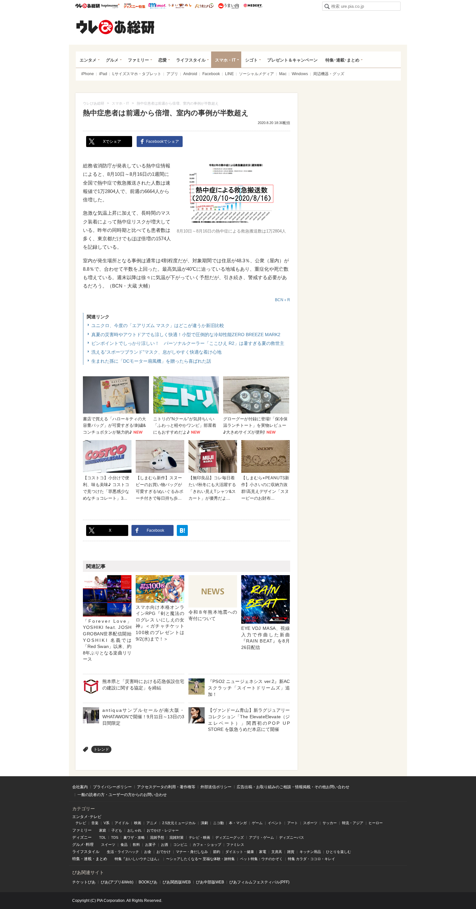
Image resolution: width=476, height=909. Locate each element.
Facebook (211, 74)
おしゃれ (134, 830)
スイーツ (108, 845)
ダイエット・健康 (239, 852)
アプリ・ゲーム (261, 837)
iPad (103, 74)
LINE (229, 74)
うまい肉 (228, 6)
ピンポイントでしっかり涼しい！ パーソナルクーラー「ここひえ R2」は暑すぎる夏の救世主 (187, 343)
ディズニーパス (291, 837)
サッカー (330, 823)
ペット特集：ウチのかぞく (261, 859)
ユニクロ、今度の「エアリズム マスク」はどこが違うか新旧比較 (157, 325)
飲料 (136, 845)
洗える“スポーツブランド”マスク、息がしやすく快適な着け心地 (156, 352)
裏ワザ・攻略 (134, 837)
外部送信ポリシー (216, 787)
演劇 (204, 823)
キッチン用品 (310, 852)
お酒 (164, 845)
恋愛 (162, 60)
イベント (275, 823)
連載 (88, 859)
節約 (216, 852)
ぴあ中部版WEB (210, 882)
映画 (137, 823)
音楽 (94, 823)
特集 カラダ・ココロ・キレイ (311, 859)
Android (190, 74)
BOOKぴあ (148, 882)
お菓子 (150, 845)
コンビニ (180, 845)
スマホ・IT (225, 60)
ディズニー (82, 837)
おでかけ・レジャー (163, 830)
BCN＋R (282, 300)
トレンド (101, 749)
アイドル (122, 823)
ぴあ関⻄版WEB (177, 882)
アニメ (151, 823)
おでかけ (163, 852)
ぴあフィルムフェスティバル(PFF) (259, 882)
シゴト (251, 60)
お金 (147, 852)
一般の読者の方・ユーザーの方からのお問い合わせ (122, 794)
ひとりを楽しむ (338, 852)
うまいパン (204, 6)
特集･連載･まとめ (342, 60)
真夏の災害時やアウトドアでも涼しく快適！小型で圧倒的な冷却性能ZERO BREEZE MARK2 (185, 334)
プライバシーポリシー (112, 787)
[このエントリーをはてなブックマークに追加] (182, 530)
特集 (76, 859)
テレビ (80, 823)
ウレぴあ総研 (87, 6)
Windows (300, 74)
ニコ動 (218, 823)
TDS (114, 837)
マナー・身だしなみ (192, 852)
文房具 (276, 852)
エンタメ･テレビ (86, 816)
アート (292, 823)
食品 (124, 845)
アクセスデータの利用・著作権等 (166, 787)
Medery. (253, 6)
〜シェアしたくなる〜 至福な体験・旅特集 (200, 859)
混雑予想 (157, 837)
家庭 (102, 830)
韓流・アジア (352, 823)
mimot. (157, 6)
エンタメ (88, 60)
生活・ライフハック (123, 852)
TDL (102, 837)
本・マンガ (238, 823)
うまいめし (180, 6)
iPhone (87, 74)
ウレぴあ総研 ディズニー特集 (134, 6)
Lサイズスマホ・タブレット (136, 74)
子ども (116, 830)
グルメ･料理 (83, 844)
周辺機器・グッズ (328, 74)
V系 (106, 823)
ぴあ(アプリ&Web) (117, 882)
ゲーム (257, 823)
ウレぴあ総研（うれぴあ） (115, 26)
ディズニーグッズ (229, 837)
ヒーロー (375, 823)
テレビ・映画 (199, 837)
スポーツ (310, 823)
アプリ (172, 74)
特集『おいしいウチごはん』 (138, 859)
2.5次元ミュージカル (179, 823)
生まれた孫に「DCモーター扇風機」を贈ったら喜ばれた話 (151, 361)
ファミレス (235, 845)
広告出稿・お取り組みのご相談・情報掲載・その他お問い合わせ (293, 787)
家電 (262, 852)
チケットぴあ (84, 882)
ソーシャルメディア (256, 74)
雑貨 (290, 852)
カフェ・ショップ (207, 845)
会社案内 (80, 787)
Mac (283, 74)
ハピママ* (110, 6)
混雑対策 (176, 837)
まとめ (101, 859)
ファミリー (138, 60)
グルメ (112, 60)
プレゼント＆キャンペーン (292, 60)
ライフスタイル (191, 60)
